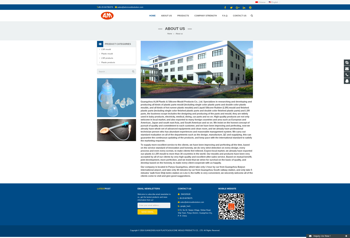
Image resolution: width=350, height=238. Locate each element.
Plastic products (108, 62)
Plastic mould (107, 54)
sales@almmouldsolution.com (130, 7)
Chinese (262, 2)
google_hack (185, 206)
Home (169, 34)
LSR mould (106, 49)
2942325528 (185, 194)
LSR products (107, 58)
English (274, 2)
